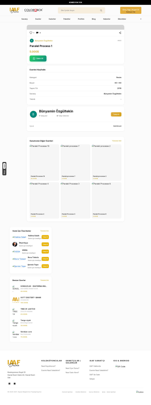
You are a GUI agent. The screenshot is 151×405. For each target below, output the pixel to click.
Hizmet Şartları (67, 392)
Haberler (106, 19)
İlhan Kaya (23, 243)
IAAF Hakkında (95, 366)
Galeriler (52, 19)
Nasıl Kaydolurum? (48, 366)
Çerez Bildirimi (94, 392)
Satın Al (39, 58)
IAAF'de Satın (95, 375)
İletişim (92, 379)
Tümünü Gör (116, 141)
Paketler (66, 19)
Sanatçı (24, 19)
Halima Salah (33, 236)
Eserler (38, 19)
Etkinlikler (122, 19)
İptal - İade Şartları (109, 392)
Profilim (81, 19)
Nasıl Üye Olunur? (72, 368)
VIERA (24, 250)
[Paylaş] (120, 33)
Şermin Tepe (33, 265)
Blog (94, 19)
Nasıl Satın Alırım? (72, 372)
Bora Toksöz (33, 257)
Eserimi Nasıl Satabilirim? (50, 370)
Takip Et (116, 114)
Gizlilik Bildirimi (81, 392)
